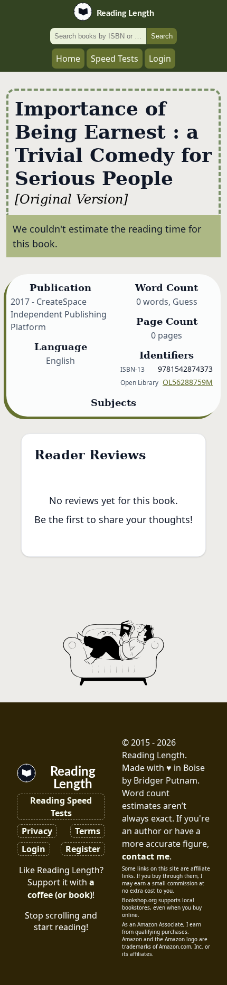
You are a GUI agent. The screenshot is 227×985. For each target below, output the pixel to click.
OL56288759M (188, 382)
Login (160, 58)
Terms (87, 831)
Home (68, 58)
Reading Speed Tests (61, 807)
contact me (145, 856)
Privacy (37, 831)
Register (82, 849)
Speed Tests (114, 58)
